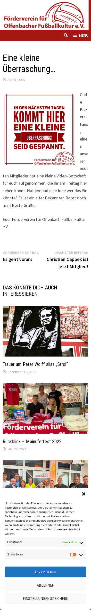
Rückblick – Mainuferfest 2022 (32, 441)
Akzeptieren (45, 572)
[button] (83, 493)
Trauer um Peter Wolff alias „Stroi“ (35, 364)
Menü (84, 35)
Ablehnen (45, 585)
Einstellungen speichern (45, 598)
